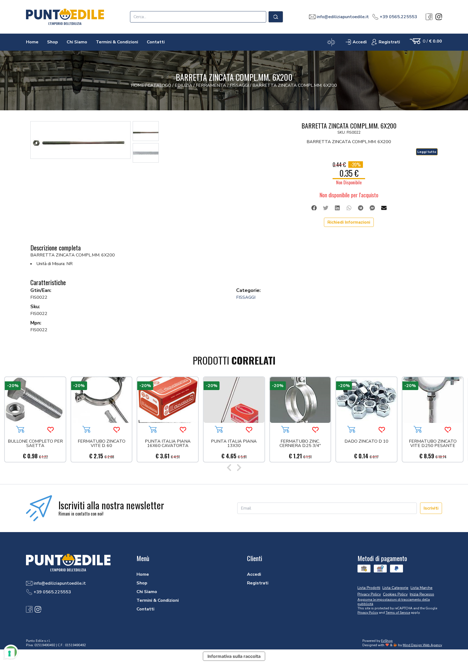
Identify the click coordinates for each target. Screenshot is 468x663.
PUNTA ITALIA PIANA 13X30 (234, 444)
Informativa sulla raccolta (234, 656)
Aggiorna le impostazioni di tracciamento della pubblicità (394, 601)
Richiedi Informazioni (348, 222)
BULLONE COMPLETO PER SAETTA (35, 444)
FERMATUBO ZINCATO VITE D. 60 (101, 444)
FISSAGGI (245, 297)
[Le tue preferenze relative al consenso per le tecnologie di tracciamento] (9, 653)
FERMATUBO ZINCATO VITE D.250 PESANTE (433, 444)
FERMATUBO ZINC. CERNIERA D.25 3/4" (300, 444)
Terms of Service (398, 612)
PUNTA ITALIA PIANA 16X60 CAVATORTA (168, 444)
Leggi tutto (426, 152)
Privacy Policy (368, 612)
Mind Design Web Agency (422, 645)
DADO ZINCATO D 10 (366, 441)
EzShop (387, 641)
